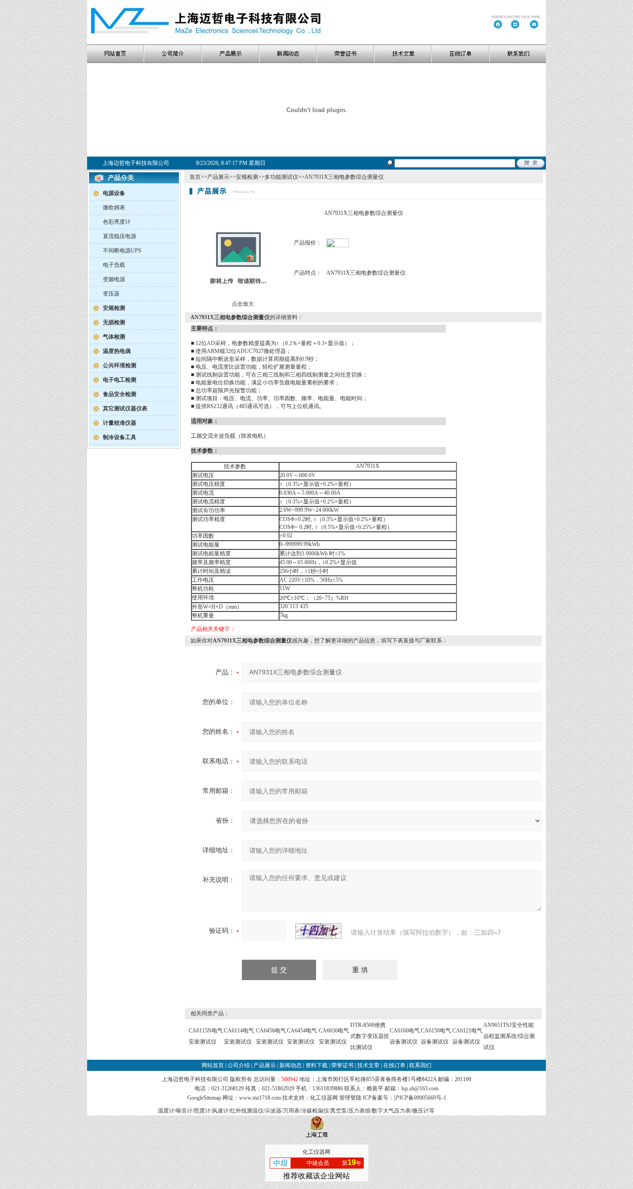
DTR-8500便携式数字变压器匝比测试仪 (369, 1036)
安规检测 (247, 177)
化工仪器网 (324, 1098)
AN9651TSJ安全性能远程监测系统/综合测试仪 (509, 1036)
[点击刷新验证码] (318, 931)
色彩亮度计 (117, 222)
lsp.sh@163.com (419, 1088)
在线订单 (394, 1065)
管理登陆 (350, 1098)
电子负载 (114, 265)
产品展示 (218, 177)
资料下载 (316, 1065)
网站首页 (213, 1065)
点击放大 (242, 304)
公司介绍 (239, 1065)
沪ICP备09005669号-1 (420, 1098)
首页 (195, 177)
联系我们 (420, 1065)
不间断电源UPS (122, 250)
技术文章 (368, 1065)
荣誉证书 (342, 1065)
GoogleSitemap (204, 1098)
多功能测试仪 (281, 177)
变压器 (111, 293)
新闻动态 (290, 1065)
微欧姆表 (114, 207)
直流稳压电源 (119, 236)
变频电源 (114, 279)
